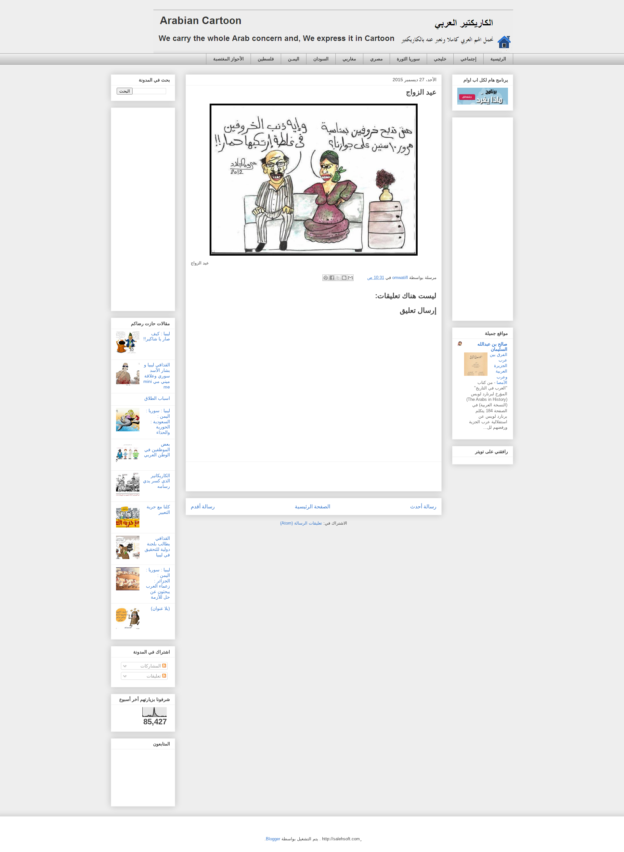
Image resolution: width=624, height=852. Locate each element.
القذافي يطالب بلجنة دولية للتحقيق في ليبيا (157, 546)
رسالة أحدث (423, 506)
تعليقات (154, 676)
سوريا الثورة (408, 58)
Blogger (273, 838)
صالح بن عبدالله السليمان (492, 346)
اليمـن (293, 58)
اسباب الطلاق (157, 398)
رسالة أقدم (203, 506)
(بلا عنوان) (160, 608)
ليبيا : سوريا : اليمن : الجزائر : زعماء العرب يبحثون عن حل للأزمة (158, 583)
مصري (376, 58)
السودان (321, 58)
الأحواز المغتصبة (228, 58)
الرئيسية (498, 58)
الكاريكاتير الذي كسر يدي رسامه (156, 481)
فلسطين (266, 58)
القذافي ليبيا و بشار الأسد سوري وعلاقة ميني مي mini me (156, 375)
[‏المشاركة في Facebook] (332, 277)
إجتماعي (468, 58)
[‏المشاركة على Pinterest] (325, 277)
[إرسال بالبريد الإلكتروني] (350, 277)
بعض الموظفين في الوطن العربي (157, 449)
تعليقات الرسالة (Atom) (301, 523)
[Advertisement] (314, 476)
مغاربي (349, 58)
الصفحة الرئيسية (312, 506)
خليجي (440, 58)
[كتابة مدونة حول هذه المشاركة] (344, 277)
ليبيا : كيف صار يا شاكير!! (156, 336)
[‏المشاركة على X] (338, 277)
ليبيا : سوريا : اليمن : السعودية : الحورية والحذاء (158, 421)
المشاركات (151, 665)
